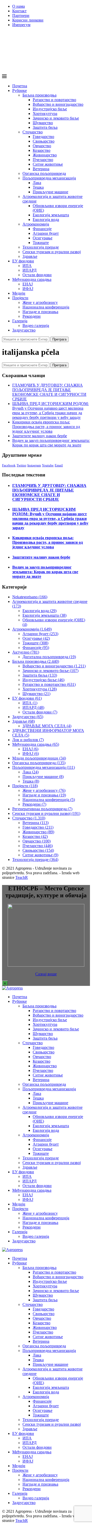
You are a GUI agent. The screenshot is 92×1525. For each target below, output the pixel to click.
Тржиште (41, 242)
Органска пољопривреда (44, 173)
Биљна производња (39, 95)
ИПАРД (29, 270)
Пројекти (20, 298)
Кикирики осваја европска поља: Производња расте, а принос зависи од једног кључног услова (46, 426)
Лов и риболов (28, 740)
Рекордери (31, 316)
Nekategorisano (29, 597)
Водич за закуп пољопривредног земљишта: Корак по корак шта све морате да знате (51, 442)
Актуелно (25, 652)
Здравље (29, 256)
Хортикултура (45, 113)
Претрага (59, 339)
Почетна (19, 86)
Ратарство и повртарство (54, 100)
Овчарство (42, 146)
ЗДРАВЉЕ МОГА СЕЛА (46, 726)
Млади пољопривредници (39, 758)
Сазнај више (46, 974)
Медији (18, 293)
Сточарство (32, 132)
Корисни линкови (27, 20)
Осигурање (42, 238)
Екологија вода (46, 219)
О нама (18, 6)
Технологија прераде (40, 247)
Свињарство (43, 141)
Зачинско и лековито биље (56, 118)
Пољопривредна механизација (49, 178)
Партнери (20, 15)
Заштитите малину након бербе (39, 436)
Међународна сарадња (31, 279)
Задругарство (24, 330)
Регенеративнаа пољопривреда (42, 809)
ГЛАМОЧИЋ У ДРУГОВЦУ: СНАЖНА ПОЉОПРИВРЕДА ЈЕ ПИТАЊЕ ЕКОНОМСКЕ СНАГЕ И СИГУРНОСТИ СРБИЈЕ (49, 392)
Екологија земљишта (51, 215)
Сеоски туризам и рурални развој (51, 252)
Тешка (38, 187)
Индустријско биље (50, 109)
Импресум (21, 25)
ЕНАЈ (27, 284)
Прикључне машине (50, 192)
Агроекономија (35, 224)
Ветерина (41, 169)
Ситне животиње (48, 164)
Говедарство (43, 136)
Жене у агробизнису (40, 302)
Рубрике (19, 90)
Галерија (19, 321)
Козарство (41, 150)
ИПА (27, 265)
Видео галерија (35, 325)
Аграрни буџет (46, 233)
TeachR (21, 877)
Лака (37, 182)
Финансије (42, 229)
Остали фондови (37, 275)
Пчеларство (43, 159)
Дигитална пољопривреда (49, 657)
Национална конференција (45, 307)
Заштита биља (45, 127)
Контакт (19, 11)
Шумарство (43, 123)
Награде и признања (40, 312)
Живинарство (45, 155)
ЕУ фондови (23, 261)
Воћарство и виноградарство (58, 104)
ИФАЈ (27, 288)
